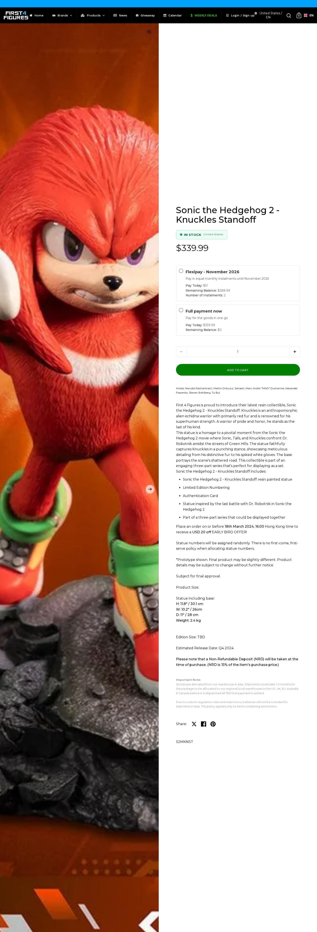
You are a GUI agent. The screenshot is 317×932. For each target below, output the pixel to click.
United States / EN (270, 15)
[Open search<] (289, 15)
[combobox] (307, 15)
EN (309, 15)
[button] (8, 489)
